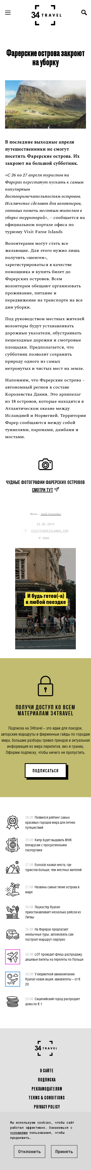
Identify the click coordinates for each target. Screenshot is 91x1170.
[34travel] (46, 15)
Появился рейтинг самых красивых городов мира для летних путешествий (50, 822)
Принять (64, 1151)
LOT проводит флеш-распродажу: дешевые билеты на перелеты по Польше (54, 956)
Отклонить (29, 1151)
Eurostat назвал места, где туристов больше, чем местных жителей (53, 867)
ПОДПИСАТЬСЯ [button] (46, 770)
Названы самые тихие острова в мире (52, 889)
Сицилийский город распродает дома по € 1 (52, 1001)
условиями (19, 1133)
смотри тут (42, 490)
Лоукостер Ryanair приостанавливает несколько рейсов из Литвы (53, 912)
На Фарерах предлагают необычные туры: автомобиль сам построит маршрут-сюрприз (49, 934)
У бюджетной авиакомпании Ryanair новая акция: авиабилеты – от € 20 (52, 979)
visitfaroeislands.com (49, 531)
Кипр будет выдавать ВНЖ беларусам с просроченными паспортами (48, 845)
